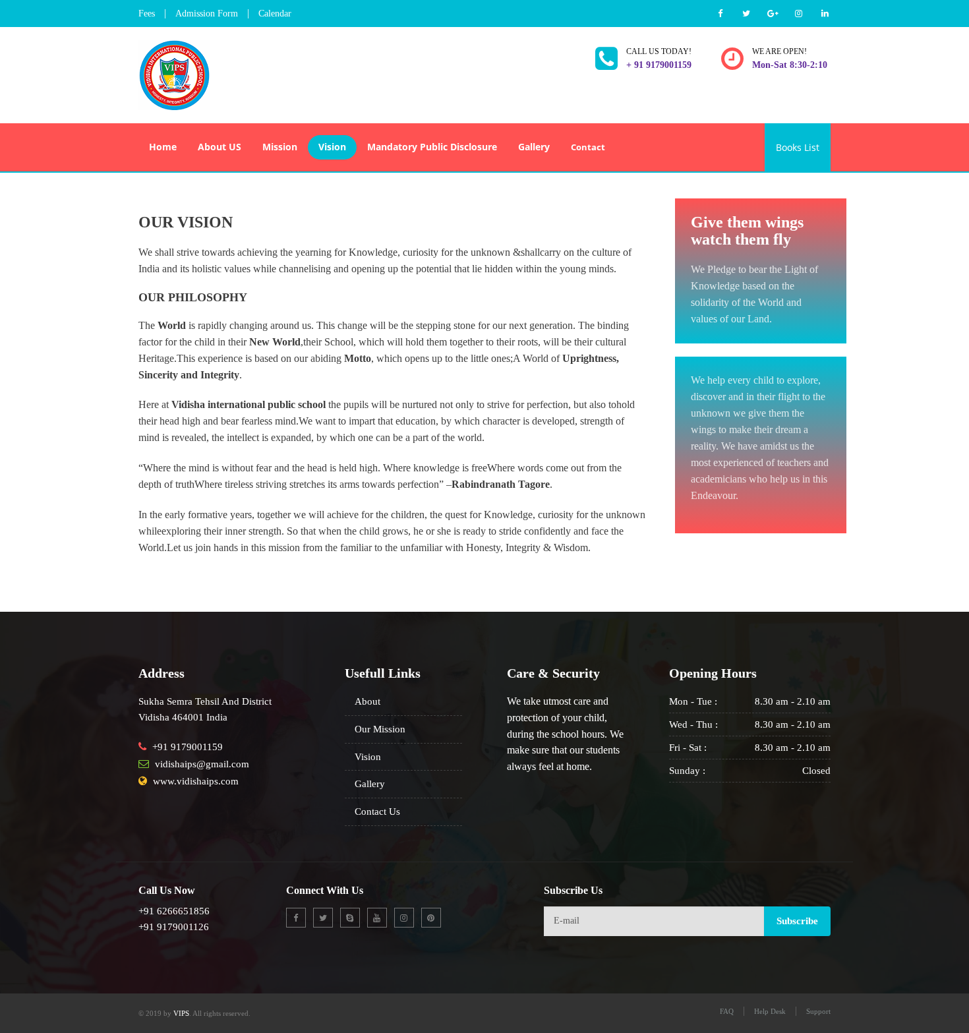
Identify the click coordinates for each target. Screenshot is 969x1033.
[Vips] (174, 73)
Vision (368, 757)
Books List (797, 147)
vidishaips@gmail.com (202, 764)
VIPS (181, 1013)
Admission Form (206, 13)
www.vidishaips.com (196, 781)
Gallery (370, 784)
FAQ (727, 1011)
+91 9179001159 (187, 747)
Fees (146, 13)
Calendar (274, 13)
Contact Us (377, 811)
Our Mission (380, 729)
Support (818, 1011)
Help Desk (770, 1011)
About (367, 701)
